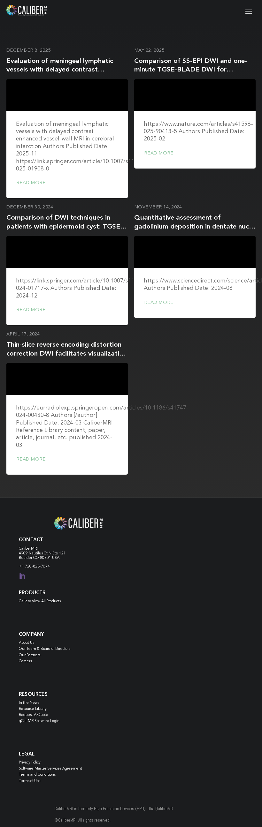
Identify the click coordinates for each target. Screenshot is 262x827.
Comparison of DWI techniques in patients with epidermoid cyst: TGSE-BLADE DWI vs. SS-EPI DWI (64, 226)
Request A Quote (33, 715)
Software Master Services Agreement (50, 769)
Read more (30, 183)
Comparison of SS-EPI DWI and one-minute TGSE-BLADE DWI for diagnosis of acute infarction (190, 70)
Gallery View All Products (40, 601)
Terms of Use (30, 781)
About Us (26, 643)
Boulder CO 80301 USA (39, 558)
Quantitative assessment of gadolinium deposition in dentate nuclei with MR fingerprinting (195, 226)
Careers (25, 661)
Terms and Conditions (37, 775)
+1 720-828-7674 (34, 566)
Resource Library (33, 709)
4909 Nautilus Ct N (35, 553)
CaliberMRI (28, 549)
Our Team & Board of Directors (44, 649)
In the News (29, 703)
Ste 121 (59, 553)
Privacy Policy (30, 762)
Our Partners (29, 655)
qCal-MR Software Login (39, 721)
